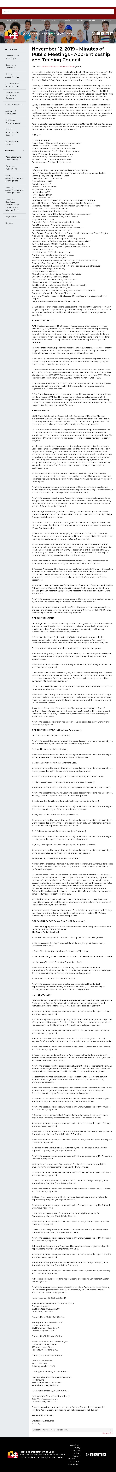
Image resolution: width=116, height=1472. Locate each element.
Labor (53, 20)
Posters (76, 1450)
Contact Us (106, 20)
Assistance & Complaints (10, 112)
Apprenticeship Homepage (12, 57)
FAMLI (93, 21)
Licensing (30, 20)
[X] (102, 34)
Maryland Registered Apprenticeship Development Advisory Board (12, 204)
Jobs (43, 20)
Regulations (10, 217)
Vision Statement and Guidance (13, 158)
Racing (80, 20)
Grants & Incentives (14, 105)
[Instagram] (93, 34)
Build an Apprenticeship (12, 75)
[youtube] (107, 34)
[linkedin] (111, 34)
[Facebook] (98, 34)
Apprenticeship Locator (12, 142)
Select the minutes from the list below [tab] (50, 1430)
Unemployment (12, 20)
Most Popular (11, 49)
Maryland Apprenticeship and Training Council (14, 190)
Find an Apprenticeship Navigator (12, 132)
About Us (74, 1445)
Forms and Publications (11, 167)
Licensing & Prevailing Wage (12, 121)
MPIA (76, 1453)
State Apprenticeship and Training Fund (14, 178)
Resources (10, 150)
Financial (66, 20)
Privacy (77, 1448)
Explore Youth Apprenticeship (12, 84)
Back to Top (107, 1433)
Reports (9, 223)
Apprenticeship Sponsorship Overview (12, 95)
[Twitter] (96, 1455)
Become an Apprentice (10, 66)
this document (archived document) (58, 67)
